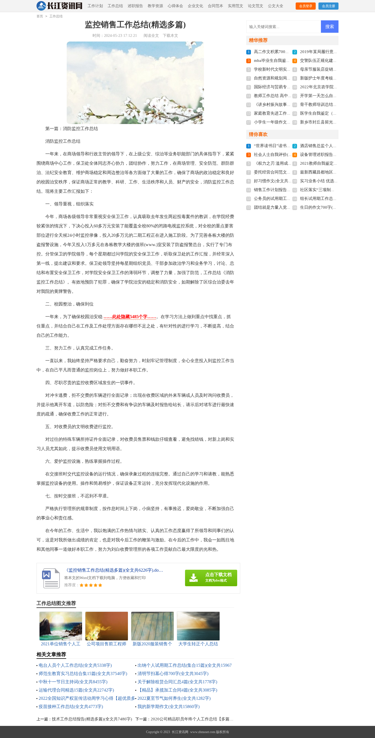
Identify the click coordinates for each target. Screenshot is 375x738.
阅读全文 (151, 36)
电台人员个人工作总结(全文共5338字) (75, 665)
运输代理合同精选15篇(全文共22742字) (76, 690)
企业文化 (195, 6)
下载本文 (170, 36)
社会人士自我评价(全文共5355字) (284, 154)
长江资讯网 (180, 732)
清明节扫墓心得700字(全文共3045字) (173, 673)
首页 (40, 16)
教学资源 (155, 6)
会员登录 (305, 6)
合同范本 (215, 6)
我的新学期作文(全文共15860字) (169, 706)
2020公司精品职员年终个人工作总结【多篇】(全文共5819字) (206, 719)
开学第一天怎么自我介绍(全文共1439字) (336, 95)
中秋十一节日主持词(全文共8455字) (73, 681)
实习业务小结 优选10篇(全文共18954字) (336, 181)
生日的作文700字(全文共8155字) (329, 207)
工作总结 (115, 6)
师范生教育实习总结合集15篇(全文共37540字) (83, 673)
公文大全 (275, 6)
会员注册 (328, 6)
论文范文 (255, 6)
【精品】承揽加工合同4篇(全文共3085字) (177, 690)
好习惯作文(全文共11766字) (279, 181)
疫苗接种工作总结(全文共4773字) (71, 706)
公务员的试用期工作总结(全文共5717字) (290, 198)
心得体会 (175, 6)
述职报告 (135, 6)
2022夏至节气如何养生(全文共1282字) (174, 698)
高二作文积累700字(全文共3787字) (285, 51)
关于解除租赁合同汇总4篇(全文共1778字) (177, 681)
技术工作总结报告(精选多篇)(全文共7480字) (92, 719)
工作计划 (95, 6)
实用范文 (235, 6)
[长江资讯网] (60, 6)
